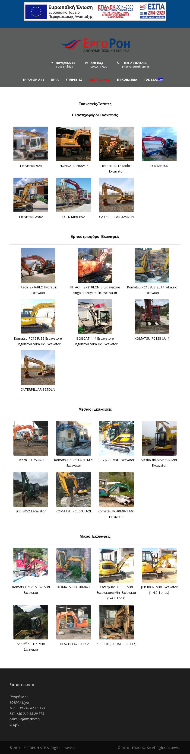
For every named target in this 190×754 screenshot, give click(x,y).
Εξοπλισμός (99, 79)
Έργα (55, 79)
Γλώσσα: (151, 79)
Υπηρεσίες (74, 79)
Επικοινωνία (127, 79)
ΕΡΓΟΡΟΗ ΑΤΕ (33, 79)
